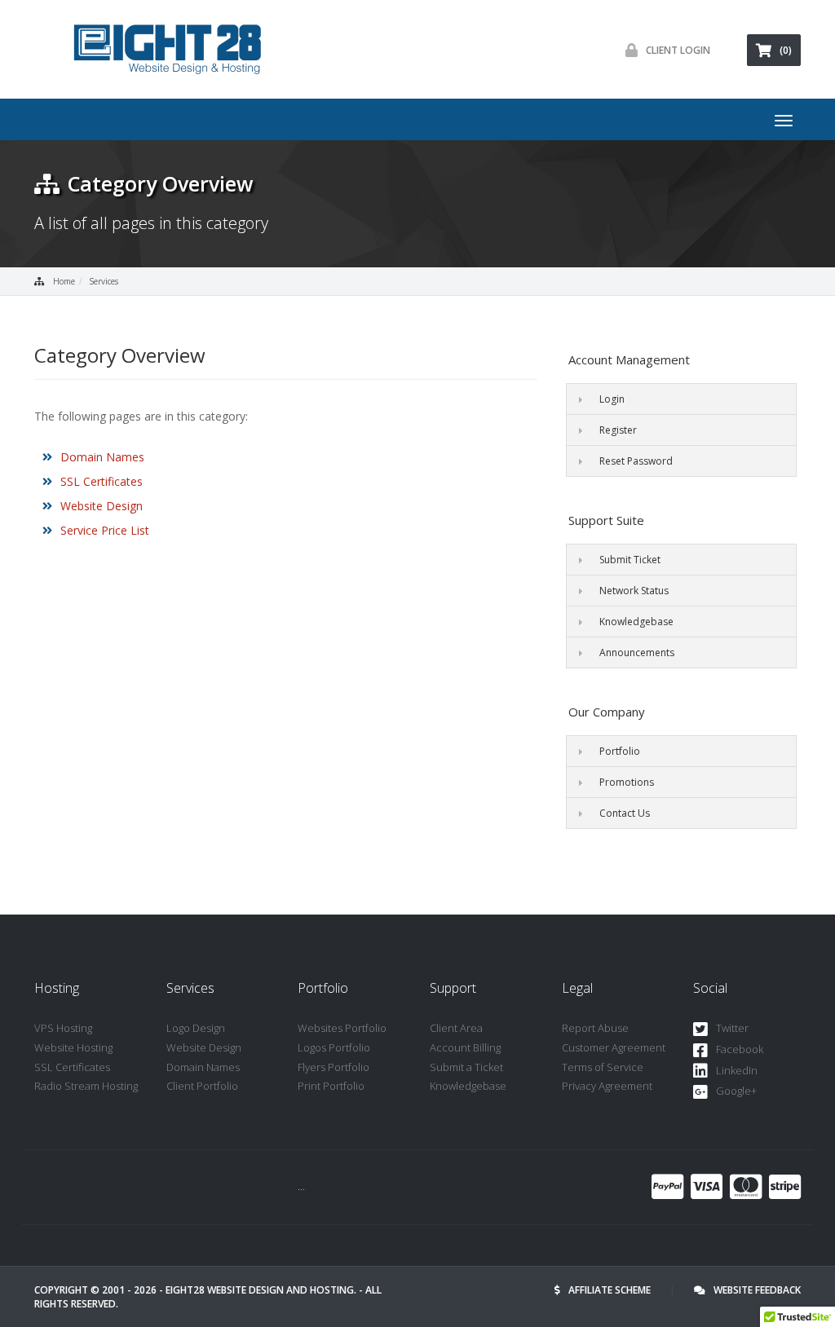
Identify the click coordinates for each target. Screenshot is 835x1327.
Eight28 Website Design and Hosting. (261, 1290)
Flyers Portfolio (333, 1067)
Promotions (626, 782)
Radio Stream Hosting (86, 1085)
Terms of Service (602, 1067)
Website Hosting (73, 1047)
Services (103, 281)
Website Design (101, 506)
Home (64, 281)
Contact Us (624, 813)
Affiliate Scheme (609, 1290)
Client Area (456, 1028)
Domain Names (102, 457)
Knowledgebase (636, 621)
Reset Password (636, 461)
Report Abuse (595, 1028)
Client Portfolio (202, 1085)
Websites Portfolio (342, 1028)
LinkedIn (737, 1070)
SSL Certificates (101, 481)
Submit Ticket (629, 560)
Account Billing (465, 1047)
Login (612, 399)
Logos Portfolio (334, 1047)
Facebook (739, 1049)
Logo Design (195, 1028)
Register (618, 430)
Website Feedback (757, 1290)
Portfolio (619, 751)
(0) (786, 50)
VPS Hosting (63, 1028)
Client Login (678, 50)
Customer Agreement (613, 1047)
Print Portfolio (331, 1085)
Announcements (636, 652)
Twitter (732, 1028)
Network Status (634, 590)
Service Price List (104, 530)
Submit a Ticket (466, 1067)
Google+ (736, 1090)
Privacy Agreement (607, 1085)
